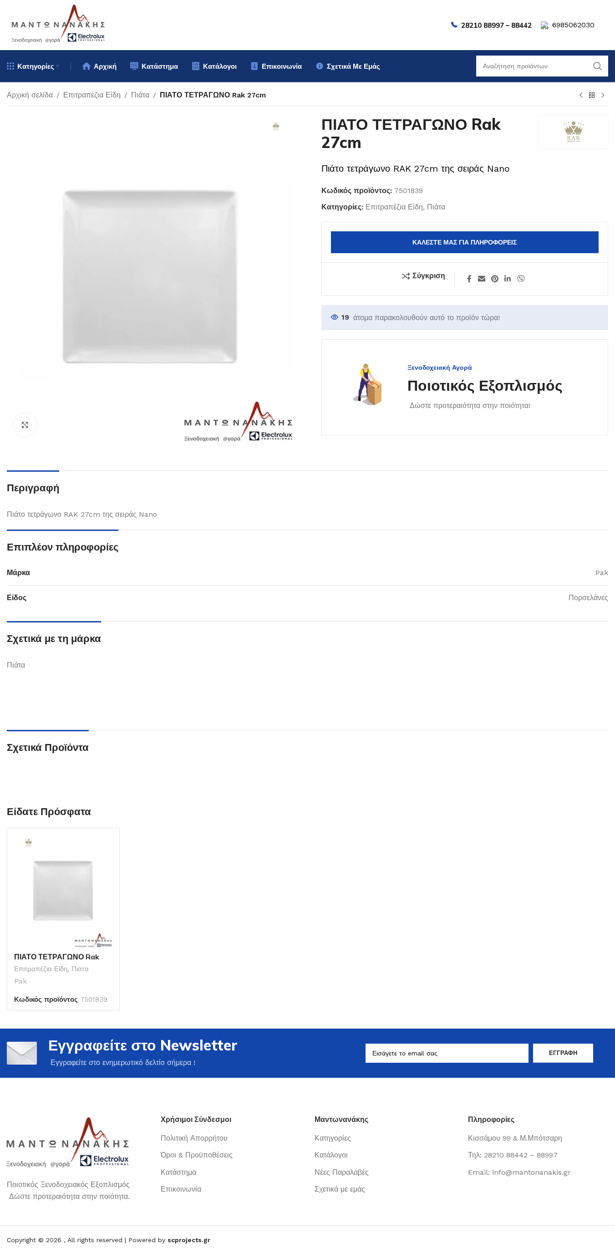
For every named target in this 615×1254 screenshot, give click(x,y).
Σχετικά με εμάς (340, 1189)
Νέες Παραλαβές (342, 1172)
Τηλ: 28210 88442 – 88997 (513, 1155)
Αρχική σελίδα (30, 95)
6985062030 (573, 24)
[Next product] (602, 95)
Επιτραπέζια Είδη (92, 95)
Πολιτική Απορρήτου (194, 1138)
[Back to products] (591, 95)
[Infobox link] (451, 387)
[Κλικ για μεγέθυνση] (25, 424)
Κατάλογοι (331, 1155)
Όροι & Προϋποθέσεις (197, 1155)
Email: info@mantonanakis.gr (519, 1172)
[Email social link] (481, 279)
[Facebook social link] (469, 279)
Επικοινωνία (181, 1189)
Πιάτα (140, 95)
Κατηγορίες (333, 1138)
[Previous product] (580, 95)
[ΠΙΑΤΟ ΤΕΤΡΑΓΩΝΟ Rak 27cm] (63, 891)
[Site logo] (59, 24)
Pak (20, 981)
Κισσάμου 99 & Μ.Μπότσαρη (515, 1138)
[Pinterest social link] (494, 279)
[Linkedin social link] (508, 279)
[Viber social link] (520, 279)
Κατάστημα (178, 1172)
